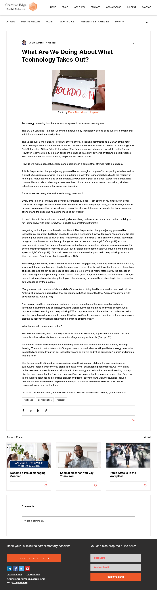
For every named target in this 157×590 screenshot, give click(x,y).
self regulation (45, 400)
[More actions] (133, 43)
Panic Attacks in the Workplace (123, 474)
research (61, 400)
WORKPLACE (67, 21)
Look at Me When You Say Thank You (77, 474)
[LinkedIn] (9, 568)
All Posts (10, 21)
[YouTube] (27, 568)
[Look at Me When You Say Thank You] (78, 455)
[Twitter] (21, 568)
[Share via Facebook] (23, 410)
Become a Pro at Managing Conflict (28, 474)
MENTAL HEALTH (30, 21)
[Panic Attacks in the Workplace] (128, 455)
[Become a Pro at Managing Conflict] (29, 455)
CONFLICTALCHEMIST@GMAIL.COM (26, 579)
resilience (28, 400)
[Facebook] (15, 568)
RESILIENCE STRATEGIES (95, 21)
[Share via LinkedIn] (38, 410)
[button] (65, 7)
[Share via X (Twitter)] (30, 410)
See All (147, 437)
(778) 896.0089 (19, 582)
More (118, 21)
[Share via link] (45, 410)
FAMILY (50, 21)
